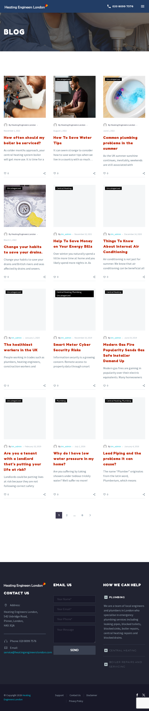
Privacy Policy (76, 701)
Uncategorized (64, 79)
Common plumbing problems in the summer (120, 142)
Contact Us (75, 695)
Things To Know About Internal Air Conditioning (121, 246)
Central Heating (64, 188)
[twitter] (143, 695)
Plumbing (76, 292)
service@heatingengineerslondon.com (28, 652)
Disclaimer (91, 695)
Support (59, 695)
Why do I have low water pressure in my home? (73, 458)
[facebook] (137, 695)
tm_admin (66, 234)
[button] (44, 173)
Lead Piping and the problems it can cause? (122, 458)
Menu (142, 6)
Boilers (10, 79)
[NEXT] (90, 515)
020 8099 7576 (120, 6)
